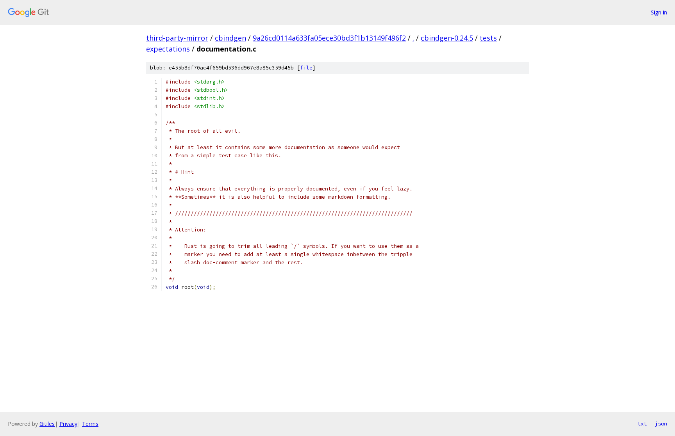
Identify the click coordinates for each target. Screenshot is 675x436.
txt (642, 423)
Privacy (68, 423)
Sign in (659, 12)
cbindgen (230, 38)
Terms (90, 423)
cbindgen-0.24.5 (447, 38)
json (661, 423)
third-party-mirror (177, 38)
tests (488, 38)
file (306, 67)
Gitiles (47, 423)
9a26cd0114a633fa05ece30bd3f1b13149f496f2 (329, 38)
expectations (168, 48)
